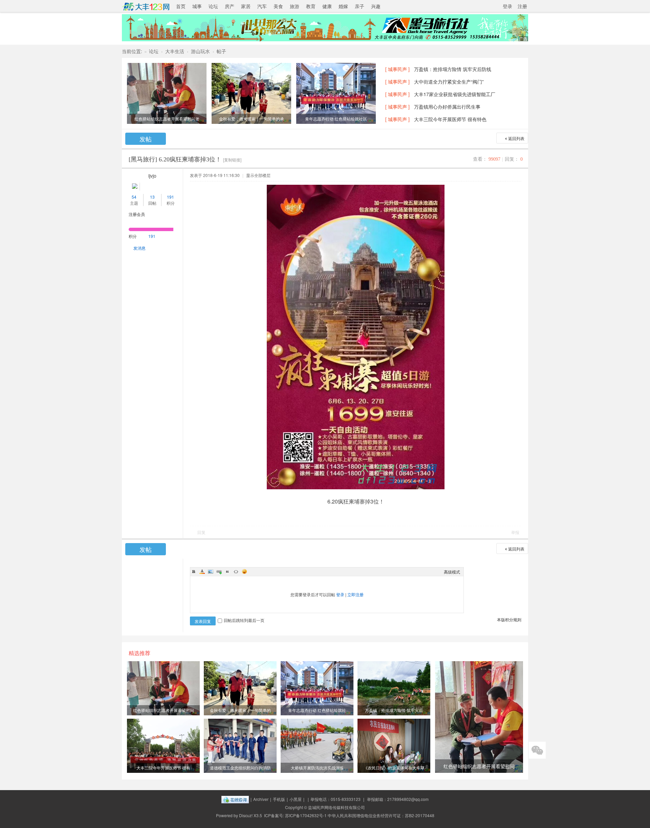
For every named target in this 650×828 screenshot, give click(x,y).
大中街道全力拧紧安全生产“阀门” (449, 81)
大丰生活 (174, 51)
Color (202, 571)
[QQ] (235, 799)
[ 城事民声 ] (397, 69)
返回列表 (516, 138)
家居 (246, 6)
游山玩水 (200, 51)
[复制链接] (232, 159)
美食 (278, 6)
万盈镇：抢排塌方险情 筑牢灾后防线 (452, 69)
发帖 (145, 138)
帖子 (221, 51)
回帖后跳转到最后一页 (244, 620)
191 (170, 197)
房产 (229, 6)
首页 (181, 6)
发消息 (139, 248)
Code (236, 571)
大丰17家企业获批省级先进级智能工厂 (454, 94)
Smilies (244, 571)
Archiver (260, 799)
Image (210, 571)
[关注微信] (537, 750)
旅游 (294, 6)
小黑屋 (295, 799)
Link (219, 571)
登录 (507, 6)
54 (134, 197)
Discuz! (246, 815)
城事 (197, 6)
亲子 (359, 6)
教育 (311, 6)
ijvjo (152, 175)
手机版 (279, 799)
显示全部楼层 (258, 175)
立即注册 (355, 594)
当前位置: (132, 51)
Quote (227, 571)
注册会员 (137, 214)
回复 (201, 532)
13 (152, 197)
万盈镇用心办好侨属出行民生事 (447, 106)
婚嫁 (343, 6)
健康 (327, 6)
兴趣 (376, 6)
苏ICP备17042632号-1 (306, 815)
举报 (515, 532)
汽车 (262, 6)
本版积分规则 (509, 619)
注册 (522, 6)
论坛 (213, 6)
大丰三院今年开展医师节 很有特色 (450, 119)
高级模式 (452, 572)
